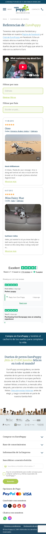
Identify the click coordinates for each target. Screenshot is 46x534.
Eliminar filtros (9, 97)
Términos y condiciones (12, 526)
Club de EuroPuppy (11, 37)
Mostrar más (10, 181)
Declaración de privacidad (33, 526)
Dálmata (34, 131)
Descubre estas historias (22, 390)
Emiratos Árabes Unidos (19, 131)
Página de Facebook (31, 34)
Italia (13, 201)
